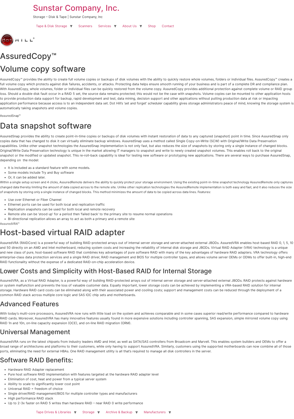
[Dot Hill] (17, 46)
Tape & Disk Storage (51, 26)
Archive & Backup (119, 412)
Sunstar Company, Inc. (76, 8)
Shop (152, 26)
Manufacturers (155, 412)
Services (104, 26)
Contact (168, 26)
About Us (129, 26)
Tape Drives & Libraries (53, 412)
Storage (88, 412)
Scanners (85, 26)
